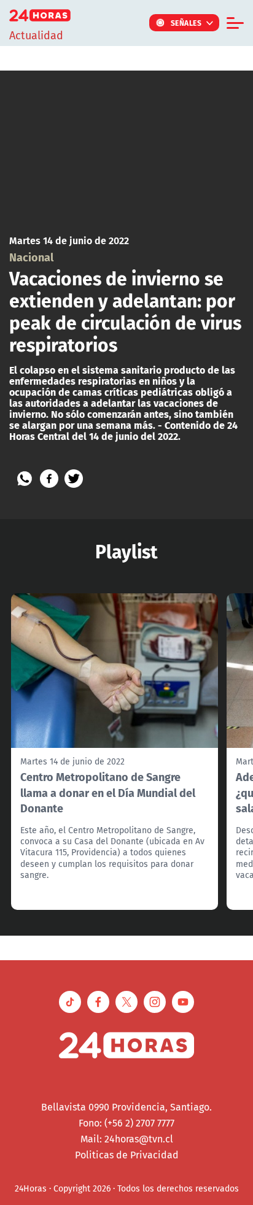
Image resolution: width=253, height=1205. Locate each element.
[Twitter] (73, 478)
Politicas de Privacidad (127, 1154)
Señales (186, 22)
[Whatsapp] (24, 478)
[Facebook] (49, 478)
